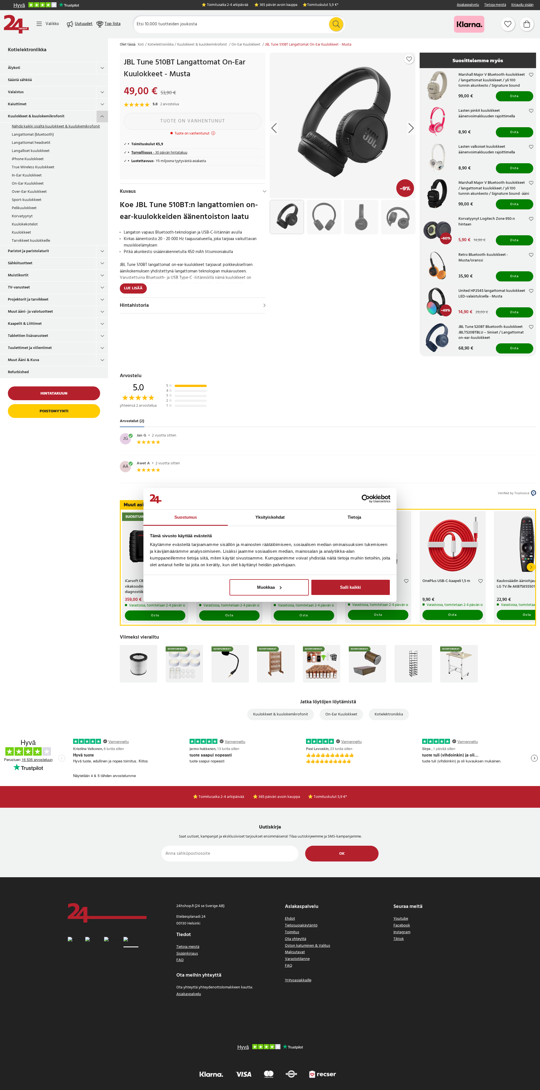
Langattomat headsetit (31, 143)
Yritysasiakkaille (298, 980)
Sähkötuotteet (20, 263)
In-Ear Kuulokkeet (27, 175)
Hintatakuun (54, 393)
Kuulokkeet (21, 232)
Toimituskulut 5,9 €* (322, 5)
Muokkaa (266, 587)
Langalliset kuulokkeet (31, 151)
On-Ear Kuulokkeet (28, 183)
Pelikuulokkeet (24, 208)
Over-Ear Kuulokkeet (29, 192)
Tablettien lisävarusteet (28, 336)
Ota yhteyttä (295, 939)
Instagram (401, 932)
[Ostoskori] (527, 24)
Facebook (401, 925)
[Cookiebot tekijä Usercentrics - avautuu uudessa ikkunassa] (365, 498)
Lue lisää (133, 288)
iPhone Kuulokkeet (28, 159)
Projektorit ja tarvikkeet (28, 299)
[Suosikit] (508, 24)
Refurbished (18, 372)
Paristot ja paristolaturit (28, 251)
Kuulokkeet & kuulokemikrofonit (36, 116)
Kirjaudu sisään (522, 5)
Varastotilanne (297, 959)
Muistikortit (18, 275)
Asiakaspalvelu (468, 5)
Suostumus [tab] (185, 517)
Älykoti (14, 68)
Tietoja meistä (495, 5)
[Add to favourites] (409, 59)
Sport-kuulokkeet (26, 200)
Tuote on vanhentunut (192, 121)
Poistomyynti (54, 411)
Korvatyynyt (22, 216)
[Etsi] (336, 24)
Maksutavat (295, 952)
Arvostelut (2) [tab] (132, 421)
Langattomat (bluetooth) (33, 134)
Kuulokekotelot (25, 224)
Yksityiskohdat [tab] (270, 517)
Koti (141, 45)
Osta (514, 96)
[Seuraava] (531, 567)
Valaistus (16, 92)
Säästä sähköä (20, 80)
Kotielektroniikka (27, 50)
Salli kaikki (350, 587)
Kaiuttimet (17, 104)
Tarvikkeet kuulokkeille (31, 241)
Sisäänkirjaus (187, 953)
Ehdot (290, 919)
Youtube (400, 919)
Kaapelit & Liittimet (25, 324)
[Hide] (265, 191)
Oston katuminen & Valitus (307, 946)
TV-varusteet (19, 287)
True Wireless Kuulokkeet (33, 167)
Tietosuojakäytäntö (301, 925)
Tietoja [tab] (354, 517)
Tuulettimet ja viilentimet (30, 348)
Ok (342, 853)
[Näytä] (265, 305)
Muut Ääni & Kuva (23, 360)
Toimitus (292, 932)
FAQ (180, 960)
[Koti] (16, 24)
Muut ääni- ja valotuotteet (30, 311)
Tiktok (398, 939)
